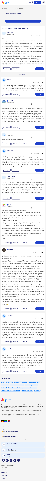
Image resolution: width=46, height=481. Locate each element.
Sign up (37, 2)
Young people (37, 390)
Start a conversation (23, 21)
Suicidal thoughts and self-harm (15, 387)
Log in (29, 2)
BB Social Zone (9, 382)
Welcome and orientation (27, 390)
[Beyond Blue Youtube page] (7, 460)
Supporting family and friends (30, 387)
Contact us (3, 469)
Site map (3, 478)
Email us (9, 454)
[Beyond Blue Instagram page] (11, 460)
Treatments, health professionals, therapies (10, 390)
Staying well (4, 387)
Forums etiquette (7, 434)
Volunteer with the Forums (9, 436)
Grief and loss (24, 382)
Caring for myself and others (18, 8)
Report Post (25, 68)
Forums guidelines (7, 426)
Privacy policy (4, 475)
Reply (40, 68)
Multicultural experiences (34, 382)
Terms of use (4, 472)
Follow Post (15, 68)
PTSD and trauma (5, 385)
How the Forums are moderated (10, 431)
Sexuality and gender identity (31, 385)
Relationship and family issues (11, 10)
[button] (4, 69)
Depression (16, 382)
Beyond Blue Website (8, 400)
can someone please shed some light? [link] (13, 13)
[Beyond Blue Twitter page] (15, 460)
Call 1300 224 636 (11, 443)
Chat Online (10, 449)
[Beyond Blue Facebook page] (3, 460)
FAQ (4, 429)
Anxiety (3, 382)
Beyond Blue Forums (7, 2)
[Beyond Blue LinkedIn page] (19, 460)
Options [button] (40, 10)
